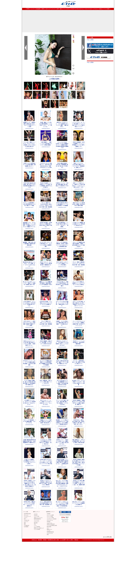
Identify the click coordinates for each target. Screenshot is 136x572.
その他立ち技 (26, 520)
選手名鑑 (35, 522)
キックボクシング (27, 516)
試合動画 (48, 513)
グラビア (73, 8)
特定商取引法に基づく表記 (53, 539)
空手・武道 (59, 8)
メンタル (48, 530)
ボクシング (48, 8)
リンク (35, 525)
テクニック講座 (50, 516)
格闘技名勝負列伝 (37, 518)
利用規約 (45, 539)
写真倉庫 (48, 521)
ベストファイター (88, 8)
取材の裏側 (49, 526)
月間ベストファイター (38, 517)
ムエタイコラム (50, 533)
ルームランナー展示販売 (65, 514)
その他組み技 (26, 525)
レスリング (26, 521)
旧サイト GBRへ (70, 539)
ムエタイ (25, 517)
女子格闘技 (26, 526)
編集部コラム (49, 529)
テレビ (95, 8)
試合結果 (38, 8)
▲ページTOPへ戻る (107, 536)
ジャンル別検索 (37, 529)
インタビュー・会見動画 (51, 518)
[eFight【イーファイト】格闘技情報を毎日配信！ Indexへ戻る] (68, 4)
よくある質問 (63, 539)
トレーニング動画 (50, 517)
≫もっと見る (90, 39)
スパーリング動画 (50, 514)
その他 (100, 8)
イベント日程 (106, 8)
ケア (48, 527)
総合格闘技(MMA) (27, 513)
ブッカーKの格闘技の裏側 (52, 525)
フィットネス (66, 8)
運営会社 (76, 539)
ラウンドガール (79, 8)
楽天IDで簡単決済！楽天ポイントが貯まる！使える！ (65, 520)
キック (53, 8)
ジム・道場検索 (37, 526)
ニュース (32, 8)
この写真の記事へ (54, 79)
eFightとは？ (34, 539)
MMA (43, 8)
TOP (28, 8)
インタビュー (49, 522)
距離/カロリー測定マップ (39, 527)
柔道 (25, 522)
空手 (25, 518)
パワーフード (36, 521)
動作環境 (40, 539)
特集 (48, 534)
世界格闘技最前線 (50, 531)
